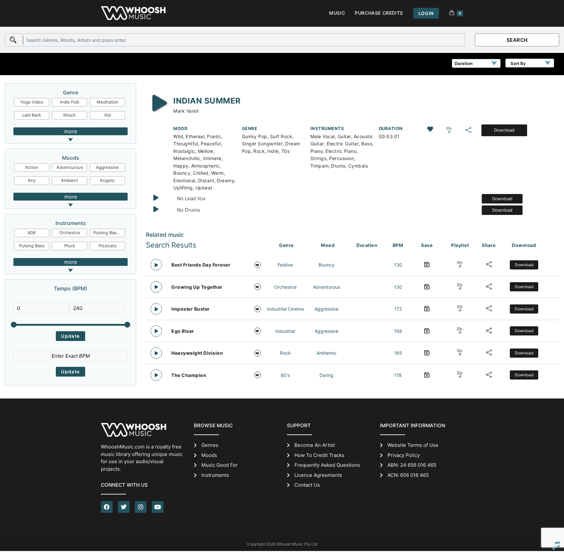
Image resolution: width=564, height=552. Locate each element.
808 (32, 232)
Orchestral (285, 287)
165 (398, 353)
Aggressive (107, 167)
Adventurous (69, 167)
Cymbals (358, 166)
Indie (273, 151)
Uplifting (183, 187)
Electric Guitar (343, 143)
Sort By (518, 63)
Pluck (69, 245)
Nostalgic (184, 151)
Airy (32, 180)
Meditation (107, 102)
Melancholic (186, 158)
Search (517, 40)
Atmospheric (205, 166)
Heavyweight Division (197, 353)
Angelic (107, 180)
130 (398, 265)
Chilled (201, 173)
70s (285, 151)
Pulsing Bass (31, 245)
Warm (217, 173)
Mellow (205, 151)
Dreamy (225, 180)
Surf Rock (281, 136)
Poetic (214, 136)
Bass (366, 143)
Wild (178, 136)
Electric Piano (340, 151)
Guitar (344, 136)
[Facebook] (107, 507)
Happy (181, 166)
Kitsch (69, 115)
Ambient (69, 180)
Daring (327, 375)
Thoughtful (185, 143)
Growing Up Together (197, 287)
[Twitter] (124, 507)
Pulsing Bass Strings (109, 232)
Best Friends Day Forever (200, 265)
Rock (259, 151)
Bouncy (181, 173)
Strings (318, 158)
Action (31, 167)
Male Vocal (322, 136)
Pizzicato (108, 245)
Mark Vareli (186, 111)
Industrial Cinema (285, 309)
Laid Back (31, 115)
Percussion (341, 158)
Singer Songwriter (262, 143)
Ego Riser (182, 331)
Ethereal (195, 136)
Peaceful (211, 143)
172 (398, 309)
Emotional (184, 180)
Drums (338, 166)
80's (285, 375)
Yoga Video (31, 102)
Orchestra (69, 232)
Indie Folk (69, 102)
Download (504, 130)
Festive (285, 265)
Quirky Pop (254, 136)
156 (398, 331)
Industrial (285, 331)
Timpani (319, 166)
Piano (316, 151)
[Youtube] (158, 507)
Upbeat (204, 187)
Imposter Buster (190, 309)
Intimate (212, 158)
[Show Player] (555, 545)
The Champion (188, 375)
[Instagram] (141, 507)
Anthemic (327, 353)
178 (398, 375)
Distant (206, 180)
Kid (107, 115)
